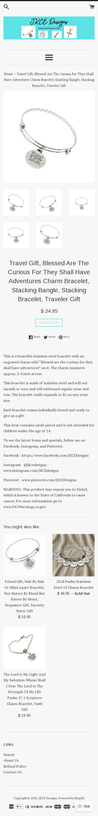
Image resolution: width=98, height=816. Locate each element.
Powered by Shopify (71, 798)
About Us (10, 760)
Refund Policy (14, 766)
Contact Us (12, 772)
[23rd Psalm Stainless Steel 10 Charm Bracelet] (73, 555)
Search (9, 754)
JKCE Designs (48, 798)
